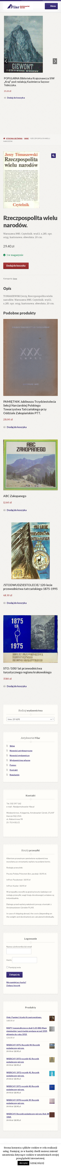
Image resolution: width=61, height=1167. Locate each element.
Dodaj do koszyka (16, 97)
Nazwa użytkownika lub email (19, 946)
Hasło (9, 960)
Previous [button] (6, 61)
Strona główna (14, 138)
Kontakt (14, 770)
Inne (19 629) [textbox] (29, 719)
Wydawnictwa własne (20, 760)
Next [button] (55, 61)
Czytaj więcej (37, 1163)
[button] (53, 155)
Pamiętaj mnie (14, 967)
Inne (26, 138)
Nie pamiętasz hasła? (16, 982)
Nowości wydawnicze (20, 755)
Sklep (12, 746)
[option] (30, 58)
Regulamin (14, 775)
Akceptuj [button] (23, 1163)
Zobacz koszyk (13, 985)
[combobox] (30, 719)
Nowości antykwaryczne (21, 750)
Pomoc (13, 765)
